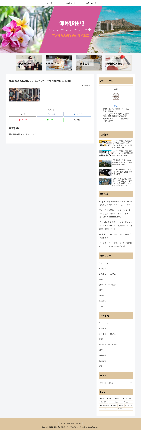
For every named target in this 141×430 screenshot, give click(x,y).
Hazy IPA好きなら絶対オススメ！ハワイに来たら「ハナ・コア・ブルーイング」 (116, 203)
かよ (116, 105)
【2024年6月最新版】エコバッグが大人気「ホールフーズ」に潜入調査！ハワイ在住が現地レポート (115, 225)
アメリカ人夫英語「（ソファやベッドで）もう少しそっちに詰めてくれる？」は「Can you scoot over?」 (115, 213)
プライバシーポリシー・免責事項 (70, 423)
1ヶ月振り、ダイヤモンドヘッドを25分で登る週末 (115, 236)
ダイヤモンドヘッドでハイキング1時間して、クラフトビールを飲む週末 (115, 244)
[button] (77, 120)
